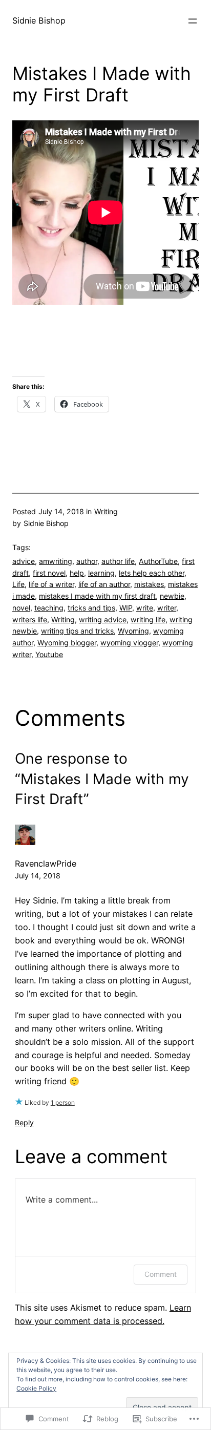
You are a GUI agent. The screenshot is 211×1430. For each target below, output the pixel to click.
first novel (49, 573)
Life (18, 584)
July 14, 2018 (37, 875)
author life (118, 561)
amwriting (55, 561)
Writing (106, 511)
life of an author (104, 584)
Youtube (49, 654)
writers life (29, 619)
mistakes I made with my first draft (97, 596)
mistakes (149, 584)
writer (166, 607)
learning (101, 573)
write (144, 607)
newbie (172, 596)
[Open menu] (192, 21)
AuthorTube (158, 561)
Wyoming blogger (66, 642)
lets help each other (151, 573)
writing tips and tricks (77, 630)
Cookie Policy (36, 1388)
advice (23, 561)
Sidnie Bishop (39, 20)
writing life (148, 619)
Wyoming (133, 630)
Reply (24, 1122)
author (86, 561)
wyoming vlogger (129, 642)
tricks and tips (91, 607)
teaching (49, 607)
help (77, 573)
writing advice (102, 619)
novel (21, 607)
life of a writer (51, 584)
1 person (63, 1102)
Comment (160, 1274)
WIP (125, 607)
